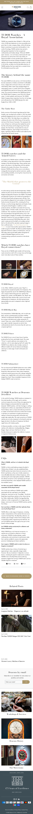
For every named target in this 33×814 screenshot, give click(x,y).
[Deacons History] (16, 728)
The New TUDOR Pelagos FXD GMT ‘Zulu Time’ (16, 636)
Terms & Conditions (9, 810)
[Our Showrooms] (16, 755)
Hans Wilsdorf (20, 86)
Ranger (3, 430)
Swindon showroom (6, 432)
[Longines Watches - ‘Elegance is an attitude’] (16, 598)
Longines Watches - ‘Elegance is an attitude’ (15, 611)
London (3, 209)
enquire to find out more (9, 434)
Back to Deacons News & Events (18, 576)
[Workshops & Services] (16, 702)
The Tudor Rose (16, 118)
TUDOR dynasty (19, 100)
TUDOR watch (14, 251)
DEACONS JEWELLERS (17, 772)
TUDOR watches (5, 66)
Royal (7, 430)
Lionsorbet (24, 812)
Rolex (18, 45)
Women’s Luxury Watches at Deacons (13, 661)
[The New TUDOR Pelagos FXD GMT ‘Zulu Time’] (16, 623)
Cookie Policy (25, 810)
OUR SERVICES (17, 792)
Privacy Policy (18, 810)
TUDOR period (24, 92)
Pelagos (27, 428)
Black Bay (22, 428)
